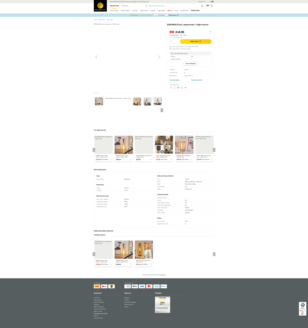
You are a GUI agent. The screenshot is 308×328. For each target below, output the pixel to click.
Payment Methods (99, 302)
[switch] (302, 314)
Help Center (202, 1)
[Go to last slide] (94, 150)
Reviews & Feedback (130, 302)
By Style (134, 10)
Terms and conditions (100, 309)
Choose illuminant (191, 63)
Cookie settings (98, 318)
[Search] (146, 6)
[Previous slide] (94, 110)
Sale (169, 10)
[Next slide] (162, 110)
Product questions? (196, 80)
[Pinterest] (178, 87)
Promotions (195, 10)
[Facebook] (171, 87)
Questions (97, 297)
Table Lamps (110, 19)
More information (174, 80)
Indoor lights (114, 10)
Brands (153, 10)
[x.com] (174, 87)
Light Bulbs (161, 10)
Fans (176, 10)
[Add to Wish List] (211, 32)
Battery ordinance (99, 306)
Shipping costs (179, 37)
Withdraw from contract (100, 313)
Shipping (96, 304)
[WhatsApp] (181, 87)
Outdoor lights (125, 10)
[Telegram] (185, 87)
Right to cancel (98, 311)
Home (95, 19)
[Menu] (305, 303)
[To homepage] (100, 6)
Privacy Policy (97, 300)
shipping (162, 274)
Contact (126, 300)
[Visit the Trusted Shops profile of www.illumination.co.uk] (169, 305)
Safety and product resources (103, 231)
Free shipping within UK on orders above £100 (185, 46)
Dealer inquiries (128, 304)
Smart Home (144, 10)
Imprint (126, 306)
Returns (96, 315)
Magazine (124, 6)
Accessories (184, 10)
